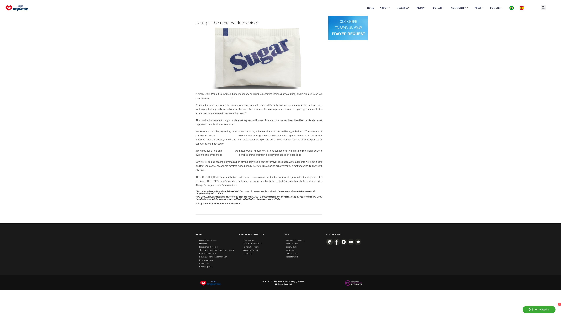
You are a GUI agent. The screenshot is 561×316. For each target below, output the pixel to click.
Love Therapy (292, 244)
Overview (203, 244)
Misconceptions (206, 260)
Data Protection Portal (252, 244)
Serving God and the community (213, 257)
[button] (543, 7)
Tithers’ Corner (292, 254)
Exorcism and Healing (208, 247)
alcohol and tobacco (221, 98)
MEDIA (421, 8)
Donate (438, 8)
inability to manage (227, 135)
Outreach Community (295, 240)
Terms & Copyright (250, 247)
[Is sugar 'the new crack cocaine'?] (259, 58)
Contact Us (247, 254)
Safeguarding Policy (251, 250)
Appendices (204, 263)
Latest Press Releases (208, 240)
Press (478, 8)
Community (458, 8)
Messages (402, 8)
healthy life (228, 151)
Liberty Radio (291, 247)
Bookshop (290, 250)
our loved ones (230, 155)
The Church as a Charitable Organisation (216, 250)
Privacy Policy (248, 240)
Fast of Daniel (292, 257)
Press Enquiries (205, 267)
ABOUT (384, 8)
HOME (370, 8)
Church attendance (207, 254)
